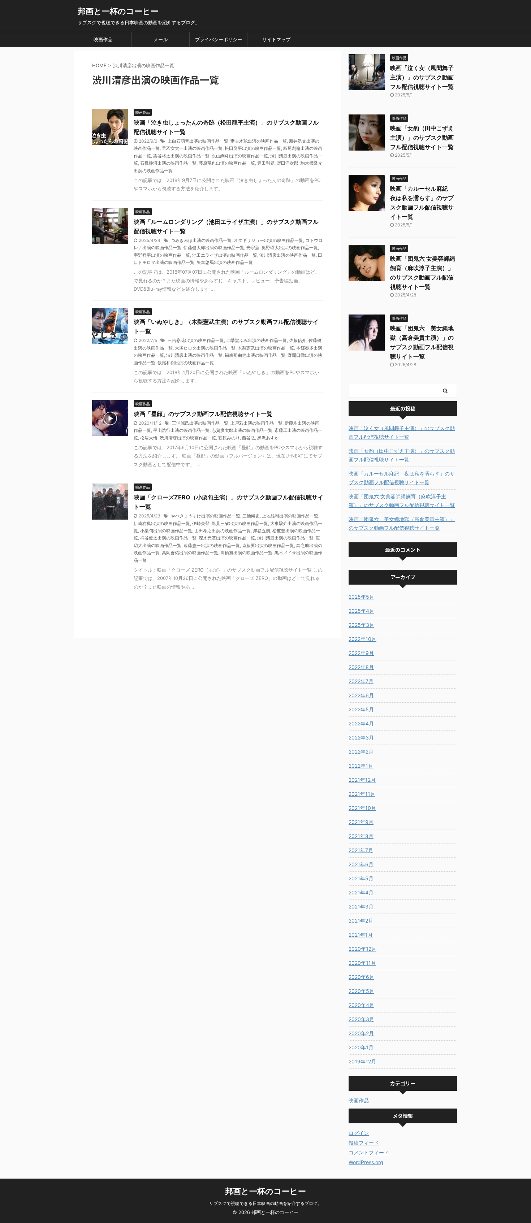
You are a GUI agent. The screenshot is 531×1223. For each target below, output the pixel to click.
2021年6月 (361, 864)
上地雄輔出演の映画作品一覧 (290, 516)
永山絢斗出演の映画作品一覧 (240, 156)
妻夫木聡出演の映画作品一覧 (258, 141)
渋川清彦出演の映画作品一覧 (287, 255)
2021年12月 (362, 780)
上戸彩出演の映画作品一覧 (256, 423)
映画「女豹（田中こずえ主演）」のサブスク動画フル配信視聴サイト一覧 (422, 138)
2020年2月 (361, 1033)
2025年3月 (361, 625)
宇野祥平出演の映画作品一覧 (162, 255)
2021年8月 (361, 836)
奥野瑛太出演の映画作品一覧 (290, 247)
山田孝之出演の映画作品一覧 (222, 530)
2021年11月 (362, 794)
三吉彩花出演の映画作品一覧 (196, 340)
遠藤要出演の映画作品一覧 (268, 545)
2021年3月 (361, 906)
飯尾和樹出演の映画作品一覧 (185, 362)
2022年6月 (361, 695)
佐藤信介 (297, 340)
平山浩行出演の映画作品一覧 (181, 430)
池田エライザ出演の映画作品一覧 (224, 255)
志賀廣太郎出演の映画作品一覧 (242, 430)
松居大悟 (148, 438)
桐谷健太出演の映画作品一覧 (168, 538)
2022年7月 (361, 681)
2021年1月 (361, 935)
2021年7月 (361, 850)
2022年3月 (361, 737)
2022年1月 (361, 766)
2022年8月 (361, 667)
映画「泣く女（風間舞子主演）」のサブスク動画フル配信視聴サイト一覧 (422, 77)
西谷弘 (248, 438)
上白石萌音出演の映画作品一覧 (198, 141)
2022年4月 (361, 723)
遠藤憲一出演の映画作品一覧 (212, 545)
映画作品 (103, 39)
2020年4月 (361, 1005)
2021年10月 (362, 808)
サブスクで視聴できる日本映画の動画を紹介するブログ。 (265, 1203)
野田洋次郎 (287, 163)
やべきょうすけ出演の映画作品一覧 (205, 516)
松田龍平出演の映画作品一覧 (253, 148)
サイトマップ (276, 39)
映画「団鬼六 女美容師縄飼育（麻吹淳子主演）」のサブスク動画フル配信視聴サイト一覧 (402, 500)
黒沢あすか (268, 438)
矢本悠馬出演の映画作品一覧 (225, 262)
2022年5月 (361, 709)
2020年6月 (361, 977)
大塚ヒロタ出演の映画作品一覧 (205, 348)
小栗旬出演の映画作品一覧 (166, 530)
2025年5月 (361, 597)
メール (161, 39)
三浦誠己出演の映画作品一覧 (200, 423)
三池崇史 (251, 516)
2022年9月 (361, 653)
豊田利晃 (266, 163)
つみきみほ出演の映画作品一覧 (201, 240)
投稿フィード (364, 1143)
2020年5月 (361, 991)
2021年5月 (361, 878)
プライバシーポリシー (218, 39)
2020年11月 (362, 963)
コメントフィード (369, 1152)
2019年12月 (362, 1061)
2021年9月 (361, 822)
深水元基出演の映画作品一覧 (227, 538)
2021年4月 (361, 892)
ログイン (359, 1133)
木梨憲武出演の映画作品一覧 (266, 348)
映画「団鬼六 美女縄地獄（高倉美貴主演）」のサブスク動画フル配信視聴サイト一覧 (402, 523)
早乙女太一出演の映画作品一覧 (192, 148)
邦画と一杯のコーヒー (118, 11)
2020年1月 (361, 1047)
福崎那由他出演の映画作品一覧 (255, 355)
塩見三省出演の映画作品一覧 (240, 523)
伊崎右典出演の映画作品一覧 (162, 523)
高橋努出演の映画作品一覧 (246, 552)
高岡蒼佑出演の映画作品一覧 (190, 552)
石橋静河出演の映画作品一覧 (168, 163)
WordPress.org (366, 1162)
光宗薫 (252, 247)
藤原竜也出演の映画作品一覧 (227, 163)
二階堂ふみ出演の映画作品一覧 (256, 340)
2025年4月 (361, 611)
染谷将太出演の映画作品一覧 (181, 156)
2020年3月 (361, 1019)
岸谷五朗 (261, 530)
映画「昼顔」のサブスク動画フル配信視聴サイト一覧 (203, 413)
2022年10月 (362, 639)
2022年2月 (361, 752)
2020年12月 (362, 949)
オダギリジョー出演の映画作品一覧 (268, 240)
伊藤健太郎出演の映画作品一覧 (214, 247)
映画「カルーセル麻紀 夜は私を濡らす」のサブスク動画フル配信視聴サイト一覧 (402, 477)
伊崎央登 (201, 523)
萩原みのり (229, 438)
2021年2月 (361, 921)
